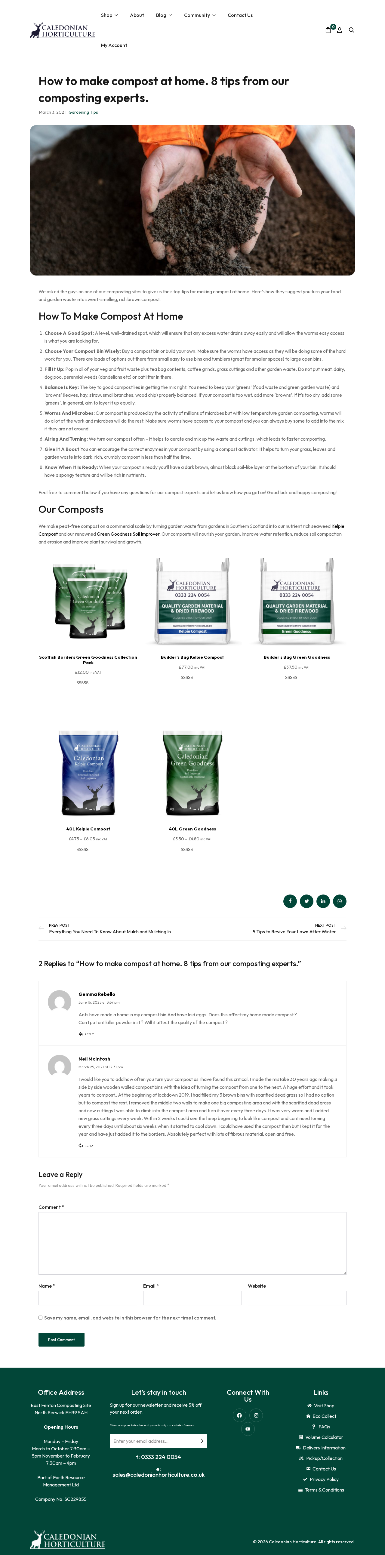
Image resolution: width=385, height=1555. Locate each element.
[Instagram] (256, 1415)
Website (257, 1286)
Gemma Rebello (97, 994)
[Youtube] (248, 1429)
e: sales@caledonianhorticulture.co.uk (158, 1471)
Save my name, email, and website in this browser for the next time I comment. (130, 1317)
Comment (51, 1207)
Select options (88, 698)
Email (151, 1286)
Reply (89, 1034)
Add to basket (192, 693)
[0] (328, 30)
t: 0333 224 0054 (158, 1457)
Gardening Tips (83, 112)
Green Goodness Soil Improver (128, 534)
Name (46, 1286)
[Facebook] (239, 1415)
